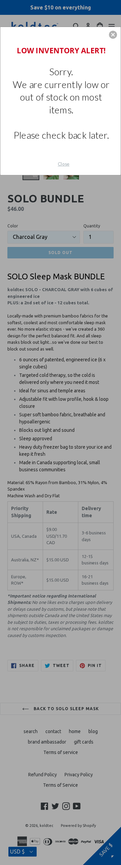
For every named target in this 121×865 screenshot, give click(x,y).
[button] (113, 35)
